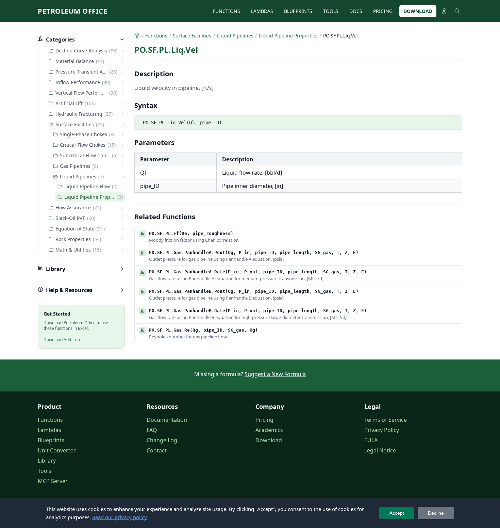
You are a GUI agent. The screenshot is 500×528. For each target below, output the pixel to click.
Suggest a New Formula (275, 374)
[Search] (457, 11)
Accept (396, 513)
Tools (44, 471)
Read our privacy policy (119, 517)
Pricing (264, 419)
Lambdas (49, 430)
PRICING (383, 11)
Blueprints (51, 440)
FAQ (152, 430)
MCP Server (53, 481)
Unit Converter (57, 450)
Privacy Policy (381, 430)
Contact (157, 450)
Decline (436, 513)
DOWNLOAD (417, 11)
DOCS (355, 11)
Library (47, 460)
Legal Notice (380, 450)
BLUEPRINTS (298, 11)
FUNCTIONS (226, 11)
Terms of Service (385, 419)
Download (268, 440)
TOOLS (330, 11)
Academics (269, 430)
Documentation (167, 419)
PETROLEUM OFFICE (72, 11)
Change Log (162, 440)
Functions (50, 419)
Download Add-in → (62, 339)
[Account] (444, 11)
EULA (371, 440)
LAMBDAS (262, 11)
